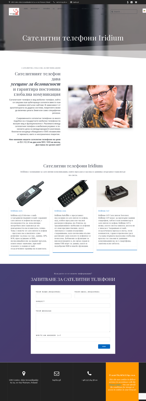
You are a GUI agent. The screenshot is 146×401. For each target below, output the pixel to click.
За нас (105, 8)
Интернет (34, 8)
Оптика (84, 8)
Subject (40, 301)
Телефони (73, 8)
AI (54, 8)
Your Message (44, 311)
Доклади (95, 8)
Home (26, 8)
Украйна (46, 8)
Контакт (104, 14)
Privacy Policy (115, 384)
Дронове (61, 8)
